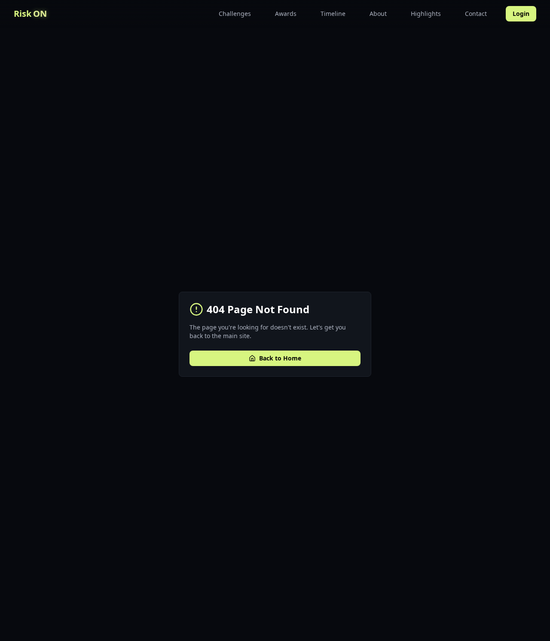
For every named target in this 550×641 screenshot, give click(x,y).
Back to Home (280, 358)
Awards (285, 13)
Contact (476, 13)
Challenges (235, 13)
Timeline (333, 13)
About (378, 13)
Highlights (426, 13)
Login (521, 13)
